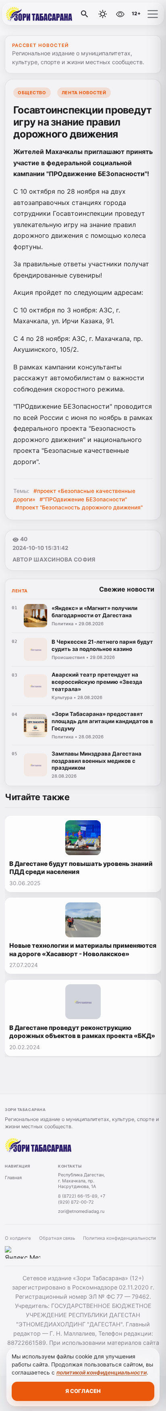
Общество (32, 92)
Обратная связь (57, 1238)
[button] (152, 14)
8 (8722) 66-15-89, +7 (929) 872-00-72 (81, 1199)
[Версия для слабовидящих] (120, 14)
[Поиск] (84, 14)
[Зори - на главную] (39, 14)
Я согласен (83, 1391)
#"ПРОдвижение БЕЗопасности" (83, 499)
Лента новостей (84, 92)
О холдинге (18, 1238)
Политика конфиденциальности (119, 1238)
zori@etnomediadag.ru (81, 1211)
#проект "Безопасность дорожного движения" (79, 507)
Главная (13, 1177)
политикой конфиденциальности (101, 1372)
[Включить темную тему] (102, 14)
